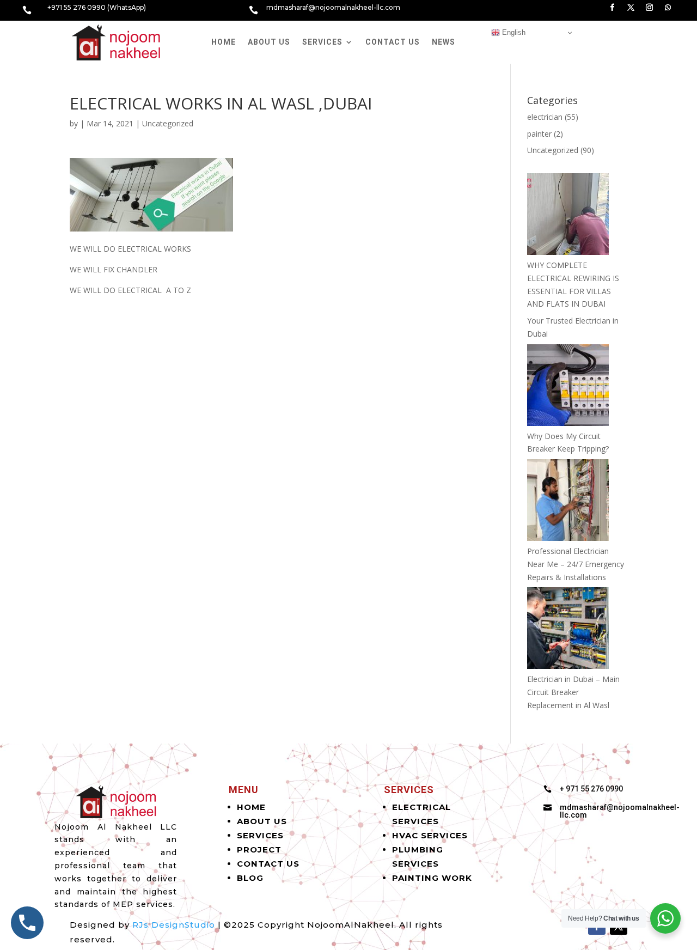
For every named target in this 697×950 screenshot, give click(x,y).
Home (223, 42)
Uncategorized (167, 123)
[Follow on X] (631, 8)
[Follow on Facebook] (613, 8)
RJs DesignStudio (173, 924)
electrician (545, 117)
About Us (269, 42)
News (443, 42)
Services (322, 42)
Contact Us (392, 42)
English (512, 32)
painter (539, 134)
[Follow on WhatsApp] (668, 8)
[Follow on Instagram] (650, 8)
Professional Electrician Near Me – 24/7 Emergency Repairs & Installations (575, 564)
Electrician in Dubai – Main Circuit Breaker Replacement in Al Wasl (573, 692)
